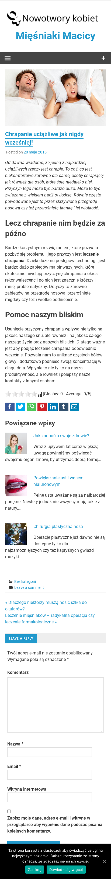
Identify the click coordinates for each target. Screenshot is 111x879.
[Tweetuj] (20, 407)
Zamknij (34, 869)
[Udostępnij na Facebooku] (10, 407)
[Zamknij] (104, 861)
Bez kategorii (25, 581)
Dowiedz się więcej (66, 869)
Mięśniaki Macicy (55, 36)
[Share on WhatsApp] (31, 407)
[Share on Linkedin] (53, 407)
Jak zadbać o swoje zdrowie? (61, 435)
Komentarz (18, 672)
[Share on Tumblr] (63, 407)
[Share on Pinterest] (42, 407)
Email (14, 766)
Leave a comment (29, 587)
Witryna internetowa (26, 789)
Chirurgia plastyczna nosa (58, 526)
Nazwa (15, 744)
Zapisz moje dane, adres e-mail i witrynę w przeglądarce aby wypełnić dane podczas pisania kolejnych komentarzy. (54, 825)
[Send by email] (74, 407)
